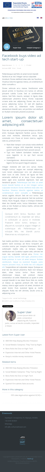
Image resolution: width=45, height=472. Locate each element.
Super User (17, 48)
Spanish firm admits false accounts (19, 383)
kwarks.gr (30, 459)
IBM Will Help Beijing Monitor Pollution (21, 341)
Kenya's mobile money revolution (19, 356)
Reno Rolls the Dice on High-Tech (19, 348)
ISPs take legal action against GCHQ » (26, 395)
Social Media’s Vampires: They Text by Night (23, 345)
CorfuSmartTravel (22, 441)
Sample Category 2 (33, 48)
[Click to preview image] (22, 34)
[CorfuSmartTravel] (7, 18)
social (15, 298)
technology (22, 298)
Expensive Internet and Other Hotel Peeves (23, 352)
